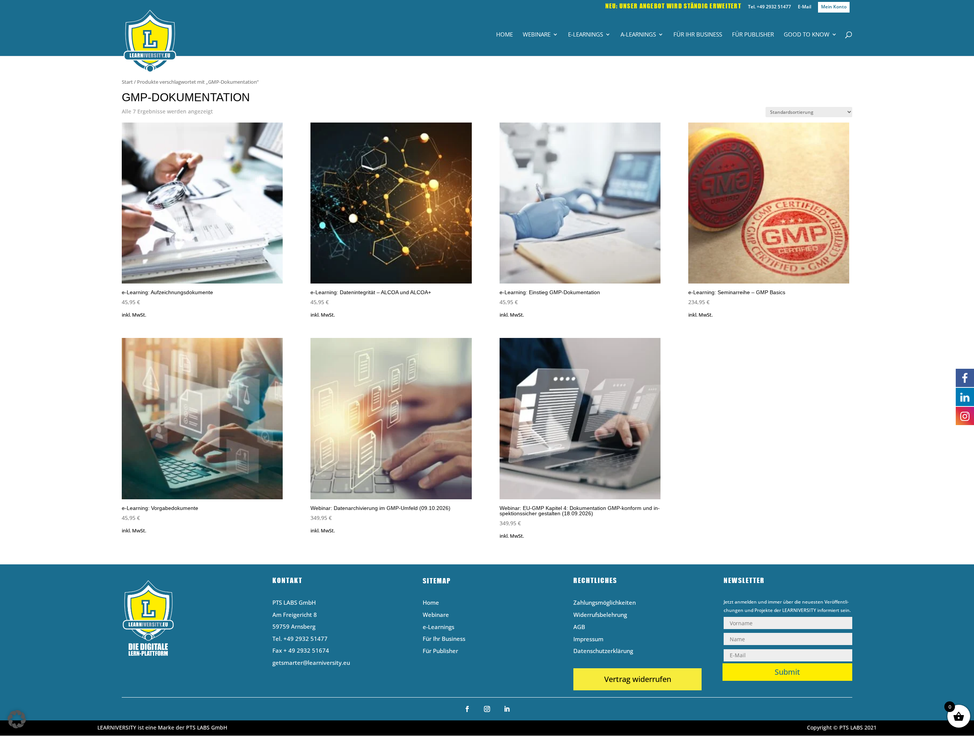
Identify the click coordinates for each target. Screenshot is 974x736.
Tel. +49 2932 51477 (769, 7)
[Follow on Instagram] (487, 709)
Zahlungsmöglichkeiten (604, 603)
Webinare (537, 35)
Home (504, 35)
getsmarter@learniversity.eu (311, 662)
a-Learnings (638, 35)
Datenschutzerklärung (603, 651)
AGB (579, 627)
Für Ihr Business (697, 35)
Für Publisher (753, 35)
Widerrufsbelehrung (600, 615)
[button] (16, 719)
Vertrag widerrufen (637, 679)
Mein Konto (834, 6)
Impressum (588, 639)
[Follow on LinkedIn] (507, 709)
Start (127, 81)
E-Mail (804, 7)
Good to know (806, 35)
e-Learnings (585, 35)
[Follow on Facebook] (467, 709)
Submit (787, 672)
